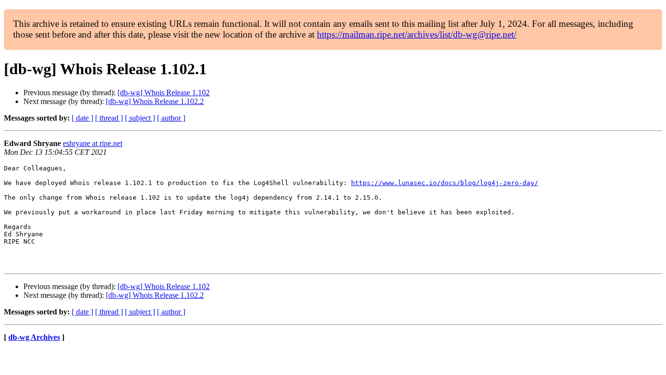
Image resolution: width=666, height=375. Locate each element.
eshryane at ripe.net (92, 143)
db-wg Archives (34, 337)
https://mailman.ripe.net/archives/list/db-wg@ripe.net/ (416, 34)
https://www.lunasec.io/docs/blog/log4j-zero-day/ (444, 183)
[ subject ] (140, 118)
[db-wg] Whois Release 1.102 (164, 92)
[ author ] (171, 118)
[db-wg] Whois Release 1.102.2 (155, 101)
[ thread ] (109, 118)
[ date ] (82, 118)
